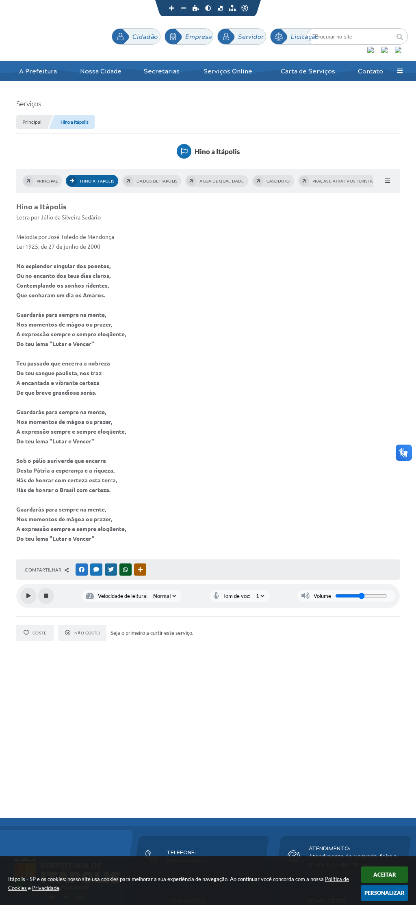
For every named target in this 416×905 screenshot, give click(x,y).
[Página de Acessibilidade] (244, 8)
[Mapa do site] (232, 8)
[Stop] (46, 596)
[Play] (28, 596)
